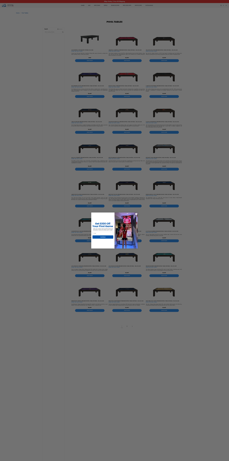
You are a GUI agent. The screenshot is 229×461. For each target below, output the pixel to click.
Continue (102, 237)
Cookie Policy (117, 458)
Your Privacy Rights (167, 458)
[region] (114, 459)
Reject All (177, 458)
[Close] (227, 458)
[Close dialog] (136, 214)
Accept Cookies (185, 458)
